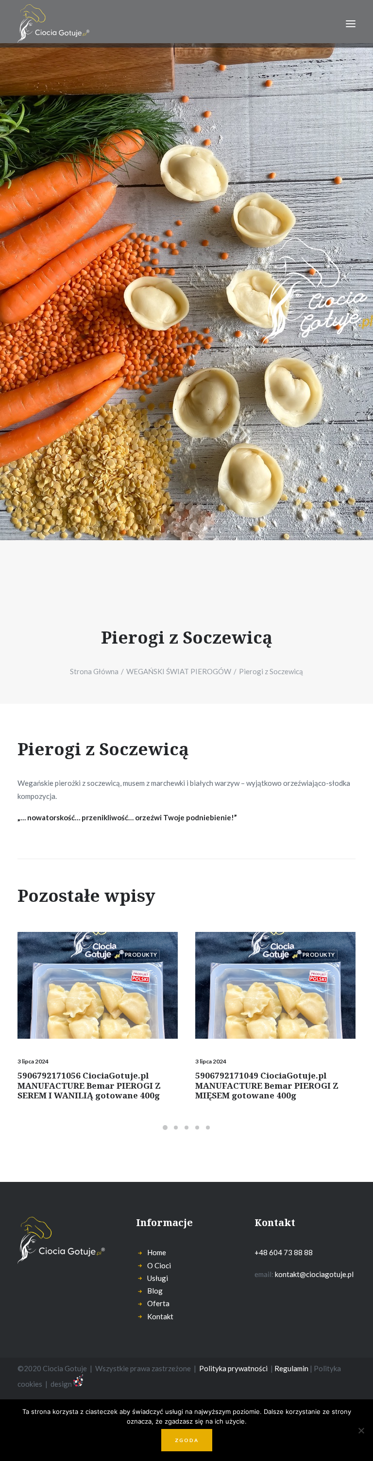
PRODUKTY (141, 954)
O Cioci (159, 1265)
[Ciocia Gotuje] (53, 23)
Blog (155, 1290)
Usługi (157, 1278)
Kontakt (160, 1316)
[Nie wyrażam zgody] (361, 1430)
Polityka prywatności (233, 1368)
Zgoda (187, 1440)
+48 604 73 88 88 (283, 1252)
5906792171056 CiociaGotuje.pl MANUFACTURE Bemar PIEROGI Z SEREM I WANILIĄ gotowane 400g (89, 1085)
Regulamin (290, 1368)
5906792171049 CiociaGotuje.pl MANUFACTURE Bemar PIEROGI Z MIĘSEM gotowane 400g (267, 1085)
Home (156, 1252)
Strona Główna (94, 671)
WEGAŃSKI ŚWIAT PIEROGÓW (178, 671)
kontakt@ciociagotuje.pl (314, 1274)
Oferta (158, 1303)
